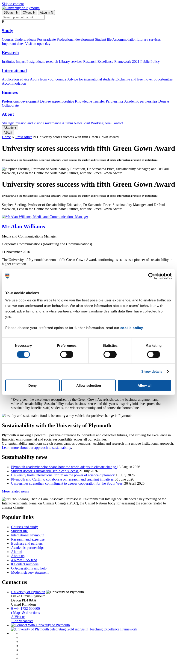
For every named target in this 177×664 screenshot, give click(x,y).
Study (7, 30)
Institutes (8, 61)
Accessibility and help (29, 568)
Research (10, 52)
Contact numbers (24, 564)
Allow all (144, 385)
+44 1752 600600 (25, 608)
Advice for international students (91, 79)
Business (10, 92)
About (8, 114)
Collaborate (10, 105)
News (78, 123)
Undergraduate (25, 39)
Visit (86, 123)
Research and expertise (27, 539)
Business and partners (27, 543)
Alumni (67, 123)
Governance (52, 123)
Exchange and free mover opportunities (144, 79)
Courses (8, 39)
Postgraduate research (42, 61)
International (14, 70)
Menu (29, 12)
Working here (101, 123)
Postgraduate (46, 39)
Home (6, 137)
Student (10, 127)
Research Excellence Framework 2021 (111, 61)
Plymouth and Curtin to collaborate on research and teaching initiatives (63, 479)
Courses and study (24, 527)
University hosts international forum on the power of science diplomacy (63, 475)
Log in (46, 12)
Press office (23, 137)
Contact (117, 123)
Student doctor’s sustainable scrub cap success (45, 471)
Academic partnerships (140, 101)
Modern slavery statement (29, 572)
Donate (163, 101)
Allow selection (88, 385)
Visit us (18, 617)
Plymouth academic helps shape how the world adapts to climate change (64, 467)
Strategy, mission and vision (22, 123)
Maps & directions (25, 613)
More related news (15, 491)
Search (11, 12)
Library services (149, 39)
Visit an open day (37, 44)
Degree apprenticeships (57, 101)
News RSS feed (24, 560)
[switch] (66, 354)
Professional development (75, 39)
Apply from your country (48, 79)
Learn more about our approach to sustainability (36, 447)
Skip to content (13, 4)
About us (17, 556)
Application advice (15, 79)
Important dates (13, 44)
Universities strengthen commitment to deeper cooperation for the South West (67, 483)
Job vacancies (22, 621)
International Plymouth (27, 535)
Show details (151, 371)
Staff (8, 132)
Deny (32, 385)
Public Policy (150, 61)
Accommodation (124, 39)
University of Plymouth (28, 592)
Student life (103, 39)
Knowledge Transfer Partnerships (99, 101)
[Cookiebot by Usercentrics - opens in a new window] (151, 276)
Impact (21, 61)
